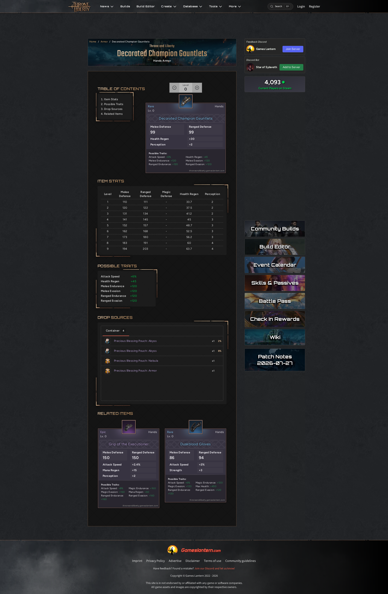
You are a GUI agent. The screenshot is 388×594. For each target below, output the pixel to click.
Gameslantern (200, 550)
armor (104, 41)
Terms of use (212, 561)
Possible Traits (113, 104)
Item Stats (111, 99)
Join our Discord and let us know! (214, 569)
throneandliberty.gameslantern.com (207, 170)
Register (314, 6)
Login (301, 6)
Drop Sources (113, 109)
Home (92, 41)
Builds (125, 6)
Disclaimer (193, 561)
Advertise (175, 561)
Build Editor (146, 6)
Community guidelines (240, 561)
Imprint (137, 561)
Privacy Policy (155, 561)
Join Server (293, 49)
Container (115, 330)
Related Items (113, 114)
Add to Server (291, 67)
